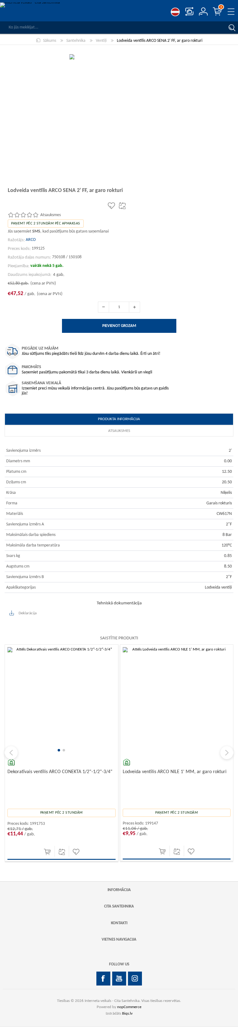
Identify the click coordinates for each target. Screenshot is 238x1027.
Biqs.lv (127, 1014)
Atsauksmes (119, 431)
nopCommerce (129, 1007)
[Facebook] (103, 979)
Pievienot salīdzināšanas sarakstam (73, 852)
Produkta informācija (119, 419)
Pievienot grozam (58, 852)
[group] (73, 701)
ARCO (31, 239)
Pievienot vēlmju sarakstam (87, 852)
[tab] (119, 419)
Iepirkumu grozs (221, 7)
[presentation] (11, 752)
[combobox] (112, 27)
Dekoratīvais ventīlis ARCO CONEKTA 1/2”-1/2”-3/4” (71, 771)
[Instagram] (135, 979)
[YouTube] (119, 979)
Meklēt (232, 27)
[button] (70, 750)
